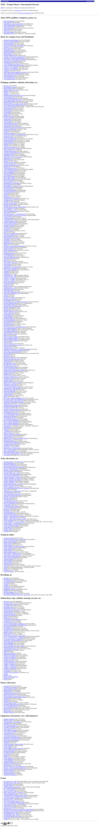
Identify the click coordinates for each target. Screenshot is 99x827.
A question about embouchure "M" (12, 152)
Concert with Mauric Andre (10, 507)
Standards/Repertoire (9, 50)
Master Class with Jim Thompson (12, 148)
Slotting (6, 755)
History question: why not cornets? (12, 695)
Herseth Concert (8, 808)
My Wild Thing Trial (9, 752)
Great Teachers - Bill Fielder (11, 475)
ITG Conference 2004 (9, 788)
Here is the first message (25, 13)
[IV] (17, 446)
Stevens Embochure (8, 641)
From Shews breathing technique (12, 593)
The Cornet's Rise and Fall (10, 705)
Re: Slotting (7, 754)
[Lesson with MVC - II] (21, 521)
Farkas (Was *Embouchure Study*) (12, 292)
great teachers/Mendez (9, 173)
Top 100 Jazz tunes (8, 44)
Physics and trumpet (9, 520)
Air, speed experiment (9, 581)
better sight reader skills (9, 389)
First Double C (7, 426)
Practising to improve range (10, 311)
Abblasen (6, 701)
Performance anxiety (9, 154)
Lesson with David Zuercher (11, 98)
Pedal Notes (7, 428)
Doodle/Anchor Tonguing (10, 371)
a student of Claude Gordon (10, 221)
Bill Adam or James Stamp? (10, 202)
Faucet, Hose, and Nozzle (10, 106)
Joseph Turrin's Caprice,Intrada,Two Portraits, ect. (16, 72)
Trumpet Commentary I (9, 482)
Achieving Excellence (9, 191)
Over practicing (7, 122)
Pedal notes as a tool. (9, 366)
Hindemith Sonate (8, 52)
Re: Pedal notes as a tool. (10, 363)
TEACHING (7, 239)
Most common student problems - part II (13, 453)
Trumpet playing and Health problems (13, 306)
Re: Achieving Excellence (10, 190)
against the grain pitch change (11, 124)
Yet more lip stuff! (8, 602)
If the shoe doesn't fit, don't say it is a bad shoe (15, 215)
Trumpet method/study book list (11, 693)
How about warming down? (10, 293)
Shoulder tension (8, 286)
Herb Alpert (7, 499)
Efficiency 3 (7, 92)
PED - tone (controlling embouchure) (13, 398)
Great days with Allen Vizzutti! (11, 502)
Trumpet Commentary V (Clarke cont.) (13, 477)
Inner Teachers (7, 261)
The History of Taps (9, 694)
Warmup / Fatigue (8, 528)
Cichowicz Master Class (10, 222)
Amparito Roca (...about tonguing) (12, 388)
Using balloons (7, 626)
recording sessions (8, 347)
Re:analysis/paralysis (9, 140)
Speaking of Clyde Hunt (10, 496)
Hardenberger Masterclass (10, 464)
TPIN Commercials (8, 28)
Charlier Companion (9, 43)
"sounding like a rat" (9, 200)
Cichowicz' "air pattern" (9, 278)
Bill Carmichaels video (9, 304)
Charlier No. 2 (7, 47)
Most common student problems (11, 452)
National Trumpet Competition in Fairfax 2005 (15, 103)
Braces (5, 285)
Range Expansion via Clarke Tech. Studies (14, 546)
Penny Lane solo (8, 48)
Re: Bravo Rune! (8, 353)
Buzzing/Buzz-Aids (8, 608)
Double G (6, 131)
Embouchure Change (9, 289)
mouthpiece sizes (8, 380)
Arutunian (6, 70)
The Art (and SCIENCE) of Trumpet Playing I (15, 134)
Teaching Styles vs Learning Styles (12, 267)
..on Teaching (7, 431)
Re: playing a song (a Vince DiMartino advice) (15, 399)
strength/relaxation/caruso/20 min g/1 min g (14, 95)
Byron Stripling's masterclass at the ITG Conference (16, 488)
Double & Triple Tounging (10, 542)
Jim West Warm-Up (8, 108)
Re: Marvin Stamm (8, 512)
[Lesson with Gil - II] (19, 523)
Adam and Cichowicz (9, 225)
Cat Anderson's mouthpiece (10, 735)
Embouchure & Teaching (10, 416)
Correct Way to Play (9, 392)
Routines (6, 161)
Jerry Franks (7, 228)
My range (6, 531)
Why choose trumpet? (9, 32)
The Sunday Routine (9, 538)
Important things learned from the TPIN (13, 23)
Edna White (7, 700)
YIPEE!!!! (6, 819)
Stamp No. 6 (7, 356)
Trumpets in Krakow (9, 712)
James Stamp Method (9, 451)
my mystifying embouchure (10, 419)
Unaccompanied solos (9, 76)
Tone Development (8, 559)
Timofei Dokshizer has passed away (12, 787)
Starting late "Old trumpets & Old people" (14, 402)
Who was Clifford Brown (10, 503)
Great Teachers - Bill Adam (10, 262)
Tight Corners (7, 346)
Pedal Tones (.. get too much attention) (13, 350)
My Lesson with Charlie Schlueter (12, 474)
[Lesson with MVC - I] (9, 521)
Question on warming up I (10, 658)
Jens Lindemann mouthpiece (11, 730)
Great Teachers (7, 175)
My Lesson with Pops (9, 247)
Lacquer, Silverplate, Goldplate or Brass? (14, 744)
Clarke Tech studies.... (9, 571)
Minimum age (7, 166)
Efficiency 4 (7, 91)
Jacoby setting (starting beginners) (12, 352)
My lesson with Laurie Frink (11, 223)
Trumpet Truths (7, 618)
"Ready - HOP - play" (9, 313)
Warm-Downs (7, 403)
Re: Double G (7, 130)
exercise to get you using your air (12, 609)
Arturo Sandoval (8, 527)
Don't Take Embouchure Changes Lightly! (14, 646)
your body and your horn (10, 162)
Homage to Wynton (8, 485)
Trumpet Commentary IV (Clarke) (12, 478)
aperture (6, 296)
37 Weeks (6, 201)
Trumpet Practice (8, 187)
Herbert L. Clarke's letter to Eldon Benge (14, 516)
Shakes (5, 568)
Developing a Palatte (9, 133)
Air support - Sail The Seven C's (12, 377)
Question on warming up (10, 657)
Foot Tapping (7, 112)
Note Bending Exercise (9, 614)
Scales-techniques (8, 561)
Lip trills (6, 567)
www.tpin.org (18, 10)
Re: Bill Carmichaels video (10, 303)
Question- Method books (10, 55)
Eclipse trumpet (7, 728)
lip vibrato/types (8, 407)
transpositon (7, 698)
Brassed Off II (7, 709)
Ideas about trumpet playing (10, 170)
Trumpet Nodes (7, 745)
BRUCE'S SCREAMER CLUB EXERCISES (15, 625)
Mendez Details (7, 690)
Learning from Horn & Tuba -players (13, 405)
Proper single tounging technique (12, 556)
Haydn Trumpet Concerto (10, 702)
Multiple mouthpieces (9, 770)
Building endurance (8, 248)
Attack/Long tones (8, 564)
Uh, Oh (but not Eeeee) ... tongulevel (13, 639)
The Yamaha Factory (9, 733)
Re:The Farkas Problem (9, 320)
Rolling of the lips (8, 102)
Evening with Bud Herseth (10, 468)
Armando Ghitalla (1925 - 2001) (12, 473)
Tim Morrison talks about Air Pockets (13, 127)
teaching (6, 244)
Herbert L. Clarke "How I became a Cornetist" (15, 519)
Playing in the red (8, 772)
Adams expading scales (9, 547)
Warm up (6, 294)
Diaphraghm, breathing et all (11, 589)
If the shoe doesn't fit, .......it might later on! (14, 214)
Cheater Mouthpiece (9, 759)
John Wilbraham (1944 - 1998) (11, 813)
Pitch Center (7, 212)
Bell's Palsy (6, 601)
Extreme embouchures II (10, 662)
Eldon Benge (7, 691)
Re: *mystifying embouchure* (11, 413)
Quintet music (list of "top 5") (11, 75)
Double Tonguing (8, 545)
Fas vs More (7, 582)
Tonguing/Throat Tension (10, 151)
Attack (5, 566)
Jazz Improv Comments (9, 297)
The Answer (7, 85)
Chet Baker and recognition (10, 514)
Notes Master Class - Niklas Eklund (12, 491)
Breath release (7, 322)
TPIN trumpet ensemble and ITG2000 (13, 25)
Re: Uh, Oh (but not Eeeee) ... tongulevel (14, 637)
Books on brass (7, 711)
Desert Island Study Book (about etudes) (14, 45)
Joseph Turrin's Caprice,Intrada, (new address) (15, 59)
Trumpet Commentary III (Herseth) (12, 480)
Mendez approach (8, 88)
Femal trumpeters (8, 110)
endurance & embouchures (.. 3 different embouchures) (17, 349)
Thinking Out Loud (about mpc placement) (14, 246)
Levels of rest (7, 455)
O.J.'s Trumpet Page (5, 1)
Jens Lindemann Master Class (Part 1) (13, 99)
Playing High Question (9, 176)
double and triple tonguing (10, 552)
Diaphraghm (7, 588)
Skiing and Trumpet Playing (10, 257)
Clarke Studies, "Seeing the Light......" (13, 554)
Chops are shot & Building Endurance (13, 345)
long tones (6, 325)
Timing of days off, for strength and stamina (14, 370)
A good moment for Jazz (10, 500)
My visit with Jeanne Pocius (10, 466)
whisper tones (7, 119)
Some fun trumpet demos (10, 724)
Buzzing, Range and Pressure (11, 676)
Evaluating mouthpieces (9, 773)
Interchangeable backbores (10, 774)
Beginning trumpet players (10, 441)
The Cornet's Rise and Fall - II (11, 707)
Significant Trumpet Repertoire (11, 40)
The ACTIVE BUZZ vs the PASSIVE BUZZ (15, 327)
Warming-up (7, 205)
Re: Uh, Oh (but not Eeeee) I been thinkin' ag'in (15, 636)
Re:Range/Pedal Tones (9, 253)
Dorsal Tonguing (8, 611)
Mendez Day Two (8, 242)
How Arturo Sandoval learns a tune (12, 493)
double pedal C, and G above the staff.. (13, 156)
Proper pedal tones (8, 439)
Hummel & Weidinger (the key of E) (13, 704)
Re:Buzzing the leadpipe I (10, 654)
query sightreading (8, 255)
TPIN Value (7, 22)
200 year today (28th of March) (11, 801)
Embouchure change (9, 647)
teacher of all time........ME (10, 209)
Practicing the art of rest (9, 168)
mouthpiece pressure (9, 226)
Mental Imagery (7, 126)
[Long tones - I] (7, 446)
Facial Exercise (7, 136)
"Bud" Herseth (7, 471)
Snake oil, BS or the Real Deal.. (11, 237)
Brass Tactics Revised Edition (11, 41)
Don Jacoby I (7, 510)
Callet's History (7, 505)
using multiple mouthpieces (10, 328)
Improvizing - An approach (10, 268)
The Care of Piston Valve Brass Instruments (14, 766)
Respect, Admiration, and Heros (11, 487)
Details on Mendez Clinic (10, 688)
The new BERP (7, 747)
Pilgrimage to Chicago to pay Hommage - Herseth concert (18, 810)
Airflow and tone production (11, 557)
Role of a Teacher (8, 433)
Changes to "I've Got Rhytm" (11, 66)
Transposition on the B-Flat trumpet (12, 442)
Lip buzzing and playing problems (12, 619)
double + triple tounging (9, 540)
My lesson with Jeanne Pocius (11, 233)
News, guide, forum (90, 1)
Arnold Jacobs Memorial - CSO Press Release (15, 803)
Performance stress (8, 412)
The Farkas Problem (9, 321)
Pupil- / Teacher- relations (10, 449)
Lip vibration (7, 671)
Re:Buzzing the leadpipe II (10, 655)
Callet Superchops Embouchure (11, 648)
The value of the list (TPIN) (10, 444)
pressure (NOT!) (8, 395)
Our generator (7, 314)
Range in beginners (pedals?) (11, 334)
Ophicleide (6, 741)
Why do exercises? (8, 180)
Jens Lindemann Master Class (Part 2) (13, 101)
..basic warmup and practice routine (12, 387)
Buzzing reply (7, 678)
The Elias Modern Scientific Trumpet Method (15, 207)
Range (5, 260)
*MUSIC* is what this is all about (12, 434)
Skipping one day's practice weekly (12, 448)
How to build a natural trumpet (11, 740)
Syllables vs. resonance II (10, 665)
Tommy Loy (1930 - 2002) (10, 791)
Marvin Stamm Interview (10, 513)
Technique (6, 271)
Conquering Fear (8, 283)
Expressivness (7, 62)
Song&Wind (7, 445)
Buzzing (6, 115)
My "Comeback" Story (9, 208)
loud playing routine (9, 163)
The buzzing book (8, 97)
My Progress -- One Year (10, 384)
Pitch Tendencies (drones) (10, 87)
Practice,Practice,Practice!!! (10, 250)
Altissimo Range (8, 120)
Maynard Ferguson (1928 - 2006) (12, 782)
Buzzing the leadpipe (9, 653)
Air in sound (7, 193)
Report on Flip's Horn (9, 751)
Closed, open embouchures (10, 138)
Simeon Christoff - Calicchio (11, 524)
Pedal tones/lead (8, 361)
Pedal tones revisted (8, 357)
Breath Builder (7, 579)
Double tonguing (8, 550)
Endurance (6, 374)
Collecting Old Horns (9, 762)
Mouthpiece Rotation (9, 719)
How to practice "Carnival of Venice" (13, 553)
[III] (14, 446)
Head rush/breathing (9, 592)
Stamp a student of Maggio (10, 269)
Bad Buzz (6, 144)
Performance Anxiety (9, 155)
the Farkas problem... (9, 318)
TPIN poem (7, 30)
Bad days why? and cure (10, 299)
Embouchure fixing (8, 417)
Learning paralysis (8, 258)
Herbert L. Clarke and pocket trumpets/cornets (15, 768)
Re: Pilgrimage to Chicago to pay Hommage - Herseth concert (19, 809)
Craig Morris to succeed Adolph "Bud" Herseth (15, 796)
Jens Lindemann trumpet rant (11, 726)
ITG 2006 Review (8, 784)
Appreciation (7, 817)
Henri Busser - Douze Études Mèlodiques (14, 58)
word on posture (8, 332)
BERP (5, 651)
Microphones (7, 765)
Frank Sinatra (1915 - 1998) (10, 812)
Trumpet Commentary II (10, 481)
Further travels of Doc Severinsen (12, 495)
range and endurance (9, 343)
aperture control (7, 113)
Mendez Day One (8, 243)
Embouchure (7, 669)
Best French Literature (9, 51)
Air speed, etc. (7, 586)
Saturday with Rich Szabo (10, 129)
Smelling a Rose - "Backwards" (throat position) (15, 438)
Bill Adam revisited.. (9, 137)
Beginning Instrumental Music (11, 406)
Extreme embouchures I (9, 661)
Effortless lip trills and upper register (12, 410)
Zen (5, 342)
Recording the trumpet (9, 769)
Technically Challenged (9, 235)
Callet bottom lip (8, 650)
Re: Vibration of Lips (9, 628)
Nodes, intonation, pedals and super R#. (13, 748)
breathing (6, 585)
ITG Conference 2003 (9, 789)
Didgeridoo (6, 723)
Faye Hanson (7, 686)
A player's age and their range (11, 409)
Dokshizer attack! (8, 373)
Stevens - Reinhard (8, 172)
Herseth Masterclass (8, 463)
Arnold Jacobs (7, 805)
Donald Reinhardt (8, 315)
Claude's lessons (8, 216)
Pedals (5, 335)
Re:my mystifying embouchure (11, 420)
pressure (6, 396)
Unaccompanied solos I (9, 77)
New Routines (7, 197)
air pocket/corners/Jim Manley (11, 367)
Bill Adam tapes (8, 427)
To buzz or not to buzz (9, 622)
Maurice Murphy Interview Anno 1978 (13, 484)
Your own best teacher (9, 147)
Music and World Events (10, 794)
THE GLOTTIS (8, 149)
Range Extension (8, 236)
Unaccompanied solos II (10, 79)
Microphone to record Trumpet (11, 763)
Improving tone (7, 563)
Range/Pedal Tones (8, 254)
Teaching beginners (8, 230)
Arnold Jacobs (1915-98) (10, 806)
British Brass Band (8, 33)
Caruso (5, 489)
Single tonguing (7, 549)
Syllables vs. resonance (9, 664)
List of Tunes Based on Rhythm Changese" (14, 65)
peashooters (6, 742)
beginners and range (9, 307)
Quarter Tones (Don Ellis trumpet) (12, 737)
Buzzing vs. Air (7, 675)
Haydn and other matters (10, 368)
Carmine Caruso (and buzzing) (11, 672)
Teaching (6, 430)
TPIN (2, 7)
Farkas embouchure (8, 290)
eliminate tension (8, 393)
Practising (6, 308)
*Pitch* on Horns (8, 758)
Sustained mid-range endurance (11, 198)
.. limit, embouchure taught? (10, 169)
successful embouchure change (11, 211)
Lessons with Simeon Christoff (11, 526)
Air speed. (6, 583)
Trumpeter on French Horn (10, 385)
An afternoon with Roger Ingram (12, 506)
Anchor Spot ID (8, 109)
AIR (5, 232)
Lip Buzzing (7, 621)
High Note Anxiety (8, 159)
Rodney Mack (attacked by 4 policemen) (14, 792)
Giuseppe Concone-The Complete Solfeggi (14, 56)
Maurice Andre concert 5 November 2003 (14, 467)
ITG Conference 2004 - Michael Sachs (13, 105)
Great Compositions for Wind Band (12, 73)
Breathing (6, 578)
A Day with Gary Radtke (10, 731)
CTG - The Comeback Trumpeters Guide (14, 802)
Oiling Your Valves (8, 734)
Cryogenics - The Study (9, 727)
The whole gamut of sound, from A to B (13, 400)
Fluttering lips (7, 660)
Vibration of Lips (8, 630)
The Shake (6, 570)
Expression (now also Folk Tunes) (12, 61)
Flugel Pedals (7, 756)
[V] (19, 446)
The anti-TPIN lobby (9, 26)
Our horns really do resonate (11, 604)
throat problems (7, 184)
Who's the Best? (8, 310)
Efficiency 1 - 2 (7, 94)
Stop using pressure (8, 437)
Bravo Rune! (7, 354)
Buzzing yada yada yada (10, 615)
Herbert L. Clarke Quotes (10, 517)
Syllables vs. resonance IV (10, 668)
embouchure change (9, 607)
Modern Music (7, 54)
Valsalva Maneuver (8, 435)
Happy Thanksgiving (9, 21)
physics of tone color (9, 375)
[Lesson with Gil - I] (9, 523)
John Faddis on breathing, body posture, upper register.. (17, 594)
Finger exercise (7, 543)
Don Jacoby (7, 509)
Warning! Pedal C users (9, 635)
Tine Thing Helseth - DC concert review (13, 461)
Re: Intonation (7, 300)
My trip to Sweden (8, 117)
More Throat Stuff (8, 189)
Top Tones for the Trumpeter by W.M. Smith (15, 539)
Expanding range (8, 530)
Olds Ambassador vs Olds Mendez (12, 722)
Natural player (7, 158)
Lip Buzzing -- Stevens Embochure (12, 640)
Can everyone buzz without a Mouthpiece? (14, 623)
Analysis (6, 194)
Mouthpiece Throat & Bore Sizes (12, 738)
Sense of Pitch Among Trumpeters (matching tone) (16, 301)
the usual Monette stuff (9, 749)
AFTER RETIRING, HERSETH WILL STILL (15, 795)
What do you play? (8, 720)
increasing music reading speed (11, 165)
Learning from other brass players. (12, 359)
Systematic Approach (9, 218)
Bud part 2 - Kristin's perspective (12, 470)
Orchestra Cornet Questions (10, 687)
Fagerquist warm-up (9, 612)
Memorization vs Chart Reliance (11, 183)
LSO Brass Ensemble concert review (13, 816)
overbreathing (7, 274)
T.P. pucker (6, 229)
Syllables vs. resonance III (10, 667)
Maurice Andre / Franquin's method (12, 382)
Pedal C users (7, 633)
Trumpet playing (8, 360)
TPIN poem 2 (7, 29)
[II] (12, 446)
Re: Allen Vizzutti (8, 498)
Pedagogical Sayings (9, 116)
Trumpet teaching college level (11, 90)
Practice (6, 251)
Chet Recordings (8, 492)
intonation (6, 272)
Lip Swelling (7, 605)
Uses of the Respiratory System (11, 414)
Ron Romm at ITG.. (9, 799)
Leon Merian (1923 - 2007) (10, 781)
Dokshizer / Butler (8, 785)
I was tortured (7, 219)
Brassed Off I (7, 708)
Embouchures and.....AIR (10, 275)
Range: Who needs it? (9, 282)
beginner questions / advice (10, 123)
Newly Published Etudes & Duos (12, 63)
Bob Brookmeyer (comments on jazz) (13, 186)
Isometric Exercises (8, 632)
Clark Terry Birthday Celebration (12, 798)
